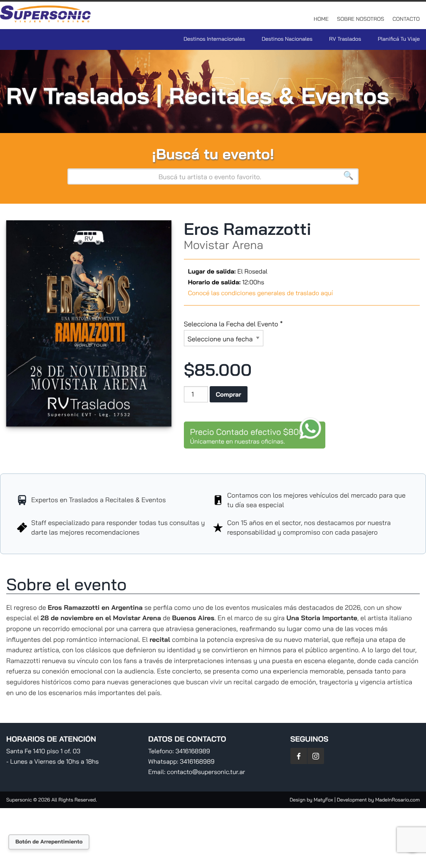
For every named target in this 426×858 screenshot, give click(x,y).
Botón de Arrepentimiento (48, 841)
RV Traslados (345, 39)
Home (321, 19)
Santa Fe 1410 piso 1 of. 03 (43, 751)
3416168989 (193, 751)
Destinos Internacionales (214, 39)
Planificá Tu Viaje (399, 39)
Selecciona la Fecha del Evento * (233, 324)
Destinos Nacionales (287, 39)
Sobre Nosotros (360, 19)
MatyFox (323, 799)
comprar (228, 394)
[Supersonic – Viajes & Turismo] (46, 16)
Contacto (406, 19)
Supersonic (19, 799)
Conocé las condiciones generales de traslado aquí (260, 293)
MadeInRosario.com (397, 799)
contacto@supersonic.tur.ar (206, 772)
